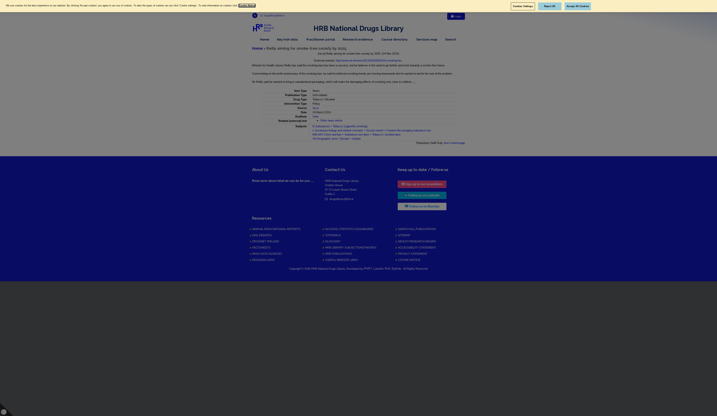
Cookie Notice (247, 5)
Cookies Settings (523, 6)
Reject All (549, 6)
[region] (358, 6)
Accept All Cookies (578, 6)
